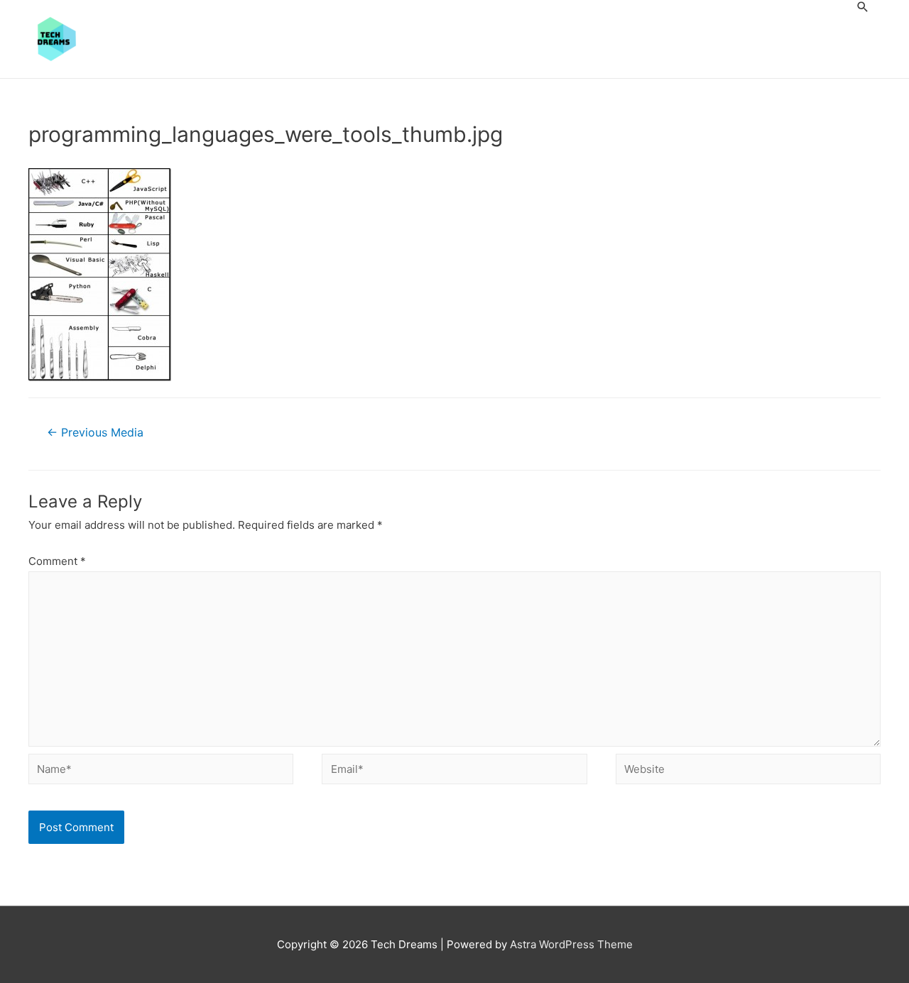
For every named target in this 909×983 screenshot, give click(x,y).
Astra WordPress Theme (571, 944)
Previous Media (95, 432)
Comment (57, 561)
